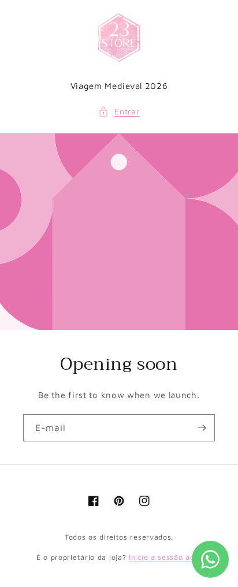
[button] (118, 111)
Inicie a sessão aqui (165, 557)
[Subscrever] (201, 427)
